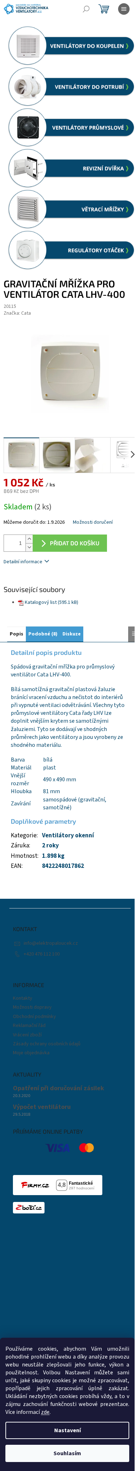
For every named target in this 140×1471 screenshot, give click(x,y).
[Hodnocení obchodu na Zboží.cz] (29, 1207)
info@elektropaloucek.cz (51, 943)
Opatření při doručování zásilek (58, 1088)
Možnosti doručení (93, 522)
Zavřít (41, 582)
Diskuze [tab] (71, 634)
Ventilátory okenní (68, 835)
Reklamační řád (29, 1025)
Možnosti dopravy (32, 1007)
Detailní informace (23, 561)
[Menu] (124, 9)
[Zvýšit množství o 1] (29, 539)
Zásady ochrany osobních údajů (46, 1043)
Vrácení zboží (27, 1035)
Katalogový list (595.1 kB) (51, 602)
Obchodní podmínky (34, 1016)
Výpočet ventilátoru (42, 1107)
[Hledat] (86, 9)
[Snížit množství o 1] (29, 547)
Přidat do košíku (74, 543)
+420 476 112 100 (42, 954)
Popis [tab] (16, 634)
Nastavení (67, 1430)
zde (45, 1412)
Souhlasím (67, 1453)
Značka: (17, 313)
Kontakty (22, 998)
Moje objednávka (31, 1052)
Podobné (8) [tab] (42, 634)
